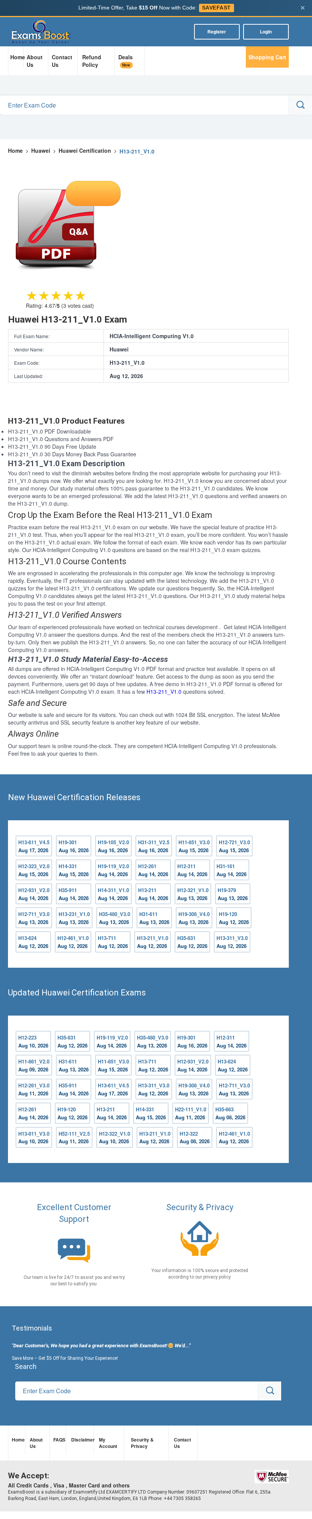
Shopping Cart (267, 57)
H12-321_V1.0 (193, 894)
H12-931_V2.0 (33, 894)
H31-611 (154, 918)
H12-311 (192, 870)
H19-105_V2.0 (113, 846)
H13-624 (33, 941)
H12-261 (153, 870)
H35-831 (192, 941)
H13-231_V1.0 (74, 918)
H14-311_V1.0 (113, 894)
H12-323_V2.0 (33, 870)
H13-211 (153, 894)
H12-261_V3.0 (33, 1089)
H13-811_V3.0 (33, 1137)
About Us (35, 60)
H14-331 (74, 870)
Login (266, 31)
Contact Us (62, 60)
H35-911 (74, 894)
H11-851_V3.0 (194, 846)
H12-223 (33, 1041)
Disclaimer (81, 1439)
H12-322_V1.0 (114, 1137)
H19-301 (74, 846)
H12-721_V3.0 (234, 846)
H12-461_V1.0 (73, 941)
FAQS (58, 1439)
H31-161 (231, 870)
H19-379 (233, 894)
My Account (108, 1442)
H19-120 (234, 918)
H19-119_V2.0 (113, 870)
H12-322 (195, 1137)
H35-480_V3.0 (114, 918)
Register (216, 31)
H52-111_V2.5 (74, 1137)
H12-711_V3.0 (33, 918)
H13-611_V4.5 (33, 846)
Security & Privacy (142, 1442)
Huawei (40, 150)
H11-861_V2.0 (33, 1065)
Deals (125, 60)
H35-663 (230, 1113)
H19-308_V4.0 (194, 918)
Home (16, 57)
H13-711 (113, 941)
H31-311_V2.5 (153, 846)
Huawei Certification (85, 150)
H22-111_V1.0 (190, 1113)
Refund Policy (91, 60)
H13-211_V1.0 (163, 691)
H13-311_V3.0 (232, 941)
